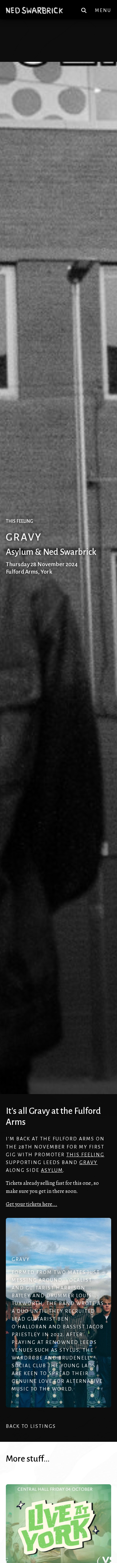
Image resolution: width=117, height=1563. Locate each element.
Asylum (52, 1170)
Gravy (88, 1162)
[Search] (84, 10)
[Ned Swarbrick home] (34, 10)
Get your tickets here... (31, 1204)
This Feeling (85, 1154)
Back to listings (31, 1426)
